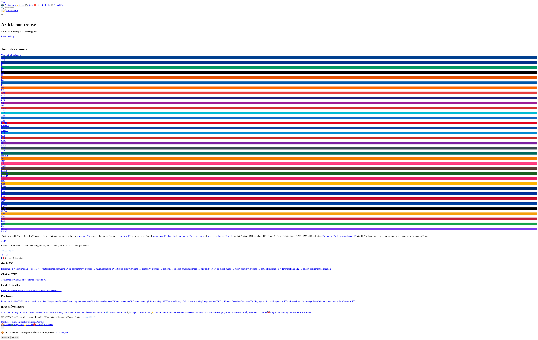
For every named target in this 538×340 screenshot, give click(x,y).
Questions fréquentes (244, 312)
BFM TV (5, 290)
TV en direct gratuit (178, 269)
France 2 (9, 280)
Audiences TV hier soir (197, 269)
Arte (41, 280)
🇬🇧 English (272, 312)
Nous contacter (260, 312)
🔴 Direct (37, 5)
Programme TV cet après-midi (114, 269)
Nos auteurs (28, 312)
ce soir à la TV (124, 236)
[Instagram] (7, 255)
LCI (24, 290)
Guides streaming (140, 301)
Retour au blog (7, 36)
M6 (37, 280)
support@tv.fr (89, 317)
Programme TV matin (91, 269)
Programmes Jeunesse (57, 301)
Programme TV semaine (159, 269)
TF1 (3, 280)
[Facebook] (2, 255)
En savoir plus (61, 332)
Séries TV (16, 301)
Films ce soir (6, 301)
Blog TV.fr (18, 312)
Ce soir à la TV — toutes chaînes (40, 269)
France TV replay (226, 236)
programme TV (84, 236)
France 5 (32, 280)
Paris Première (32, 290)
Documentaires (28, 301)
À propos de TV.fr (227, 312)
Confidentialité (22, 322)
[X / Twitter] (4, 255)
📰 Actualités (57, 5)
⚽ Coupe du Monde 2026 (139, 312)
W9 (44, 280)
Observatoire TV (41, 312)
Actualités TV (7, 312)
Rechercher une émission (320, 269)
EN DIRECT (12, 10)
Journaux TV (110, 301)
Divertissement (97, 301)
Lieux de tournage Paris (306, 301)
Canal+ (19, 290)
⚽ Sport (29, 5)
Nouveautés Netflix (124, 301)
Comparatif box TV (211, 301)
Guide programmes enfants (79, 301)
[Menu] (2, 14)
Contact (40, 322)
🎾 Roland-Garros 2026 (116, 312)
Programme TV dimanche (278, 269)
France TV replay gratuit (236, 269)
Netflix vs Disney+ (174, 301)
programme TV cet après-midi (191, 236)
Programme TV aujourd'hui (13, 269)
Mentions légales (284, 312)
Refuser (15, 337)
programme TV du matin (164, 236)
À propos (33, 322)
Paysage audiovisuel (264, 301)
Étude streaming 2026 (58, 312)
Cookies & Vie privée (301, 312)
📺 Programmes (8, 5)
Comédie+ (43, 290)
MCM (59, 290)
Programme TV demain (332, 236)
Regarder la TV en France (284, 301)
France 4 (24, 280)
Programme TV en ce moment (68, 269)
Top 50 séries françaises (230, 301)
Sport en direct (41, 301)
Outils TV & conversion (208, 312)
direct (210, 236)
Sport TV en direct (216, 269)
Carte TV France (75, 312)
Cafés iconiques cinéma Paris (330, 301)
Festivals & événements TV (185, 312)
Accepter (6, 337)
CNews (13, 290)
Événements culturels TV (94, 312)
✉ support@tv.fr (7, 250)
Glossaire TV (349, 301)
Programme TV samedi (257, 269)
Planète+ (52, 290)
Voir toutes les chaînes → (12, 55)
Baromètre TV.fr (248, 301)
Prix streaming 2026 (157, 301)
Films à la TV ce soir (299, 269)
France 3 (16, 280)
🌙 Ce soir (20, 5)
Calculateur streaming (192, 301)
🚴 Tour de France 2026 (162, 312)
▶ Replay (46, 5)
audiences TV (350, 236)
